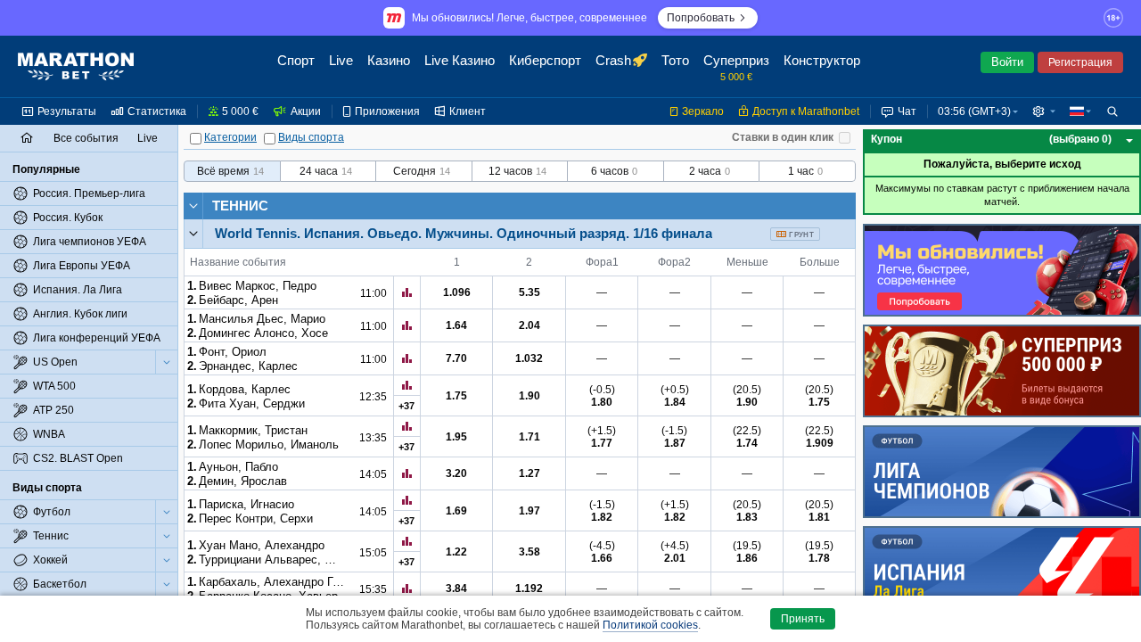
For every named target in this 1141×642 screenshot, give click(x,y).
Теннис (240, 205)
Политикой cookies (650, 625)
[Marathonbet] (76, 67)
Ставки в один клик (782, 137)
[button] (1044, 111)
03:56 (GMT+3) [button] (974, 111)
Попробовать (701, 18)
